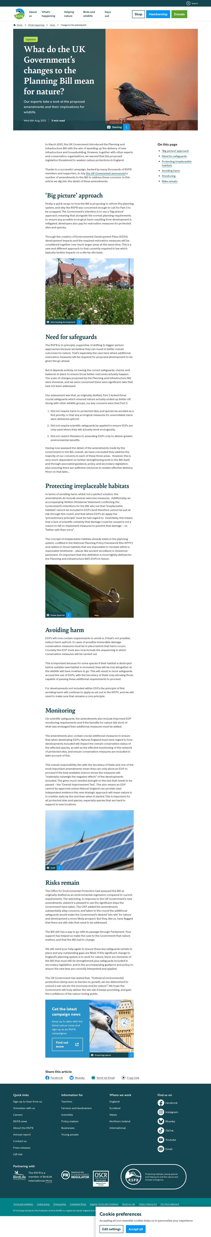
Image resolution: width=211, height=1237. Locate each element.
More (49, 1181)
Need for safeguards (174, 156)
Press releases (21, 1148)
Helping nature (69, 14)
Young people (70, 1134)
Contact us (20, 1141)
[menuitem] (33, 14)
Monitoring (169, 176)
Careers (18, 1115)
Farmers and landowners (76, 1108)
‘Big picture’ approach (175, 151)
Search (195, 3)
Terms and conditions (23, 1204)
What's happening (48, 14)
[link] (130, 1078)
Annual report (22, 1134)
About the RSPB (23, 1128)
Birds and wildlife (89, 14)
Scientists (67, 1115)
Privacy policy (59, 1204)
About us (33, 14)
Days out (108, 14)
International (117, 1128)
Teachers (66, 1101)
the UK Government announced (106, 173)
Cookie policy (43, 1204)
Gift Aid (17, 1154)
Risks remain (169, 181)
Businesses (68, 1128)
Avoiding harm (171, 171)
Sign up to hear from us (27, 1101)
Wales (113, 1115)
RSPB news (20, 1121)
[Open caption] (126, 127)
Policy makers (69, 1121)
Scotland (114, 1108)
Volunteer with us (24, 1108)
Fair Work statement (170, 1204)
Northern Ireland (119, 1121)
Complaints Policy (78, 1204)
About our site (128, 1204)
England (114, 1101)
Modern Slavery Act (148, 1204)
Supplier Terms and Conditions (104, 1204)
